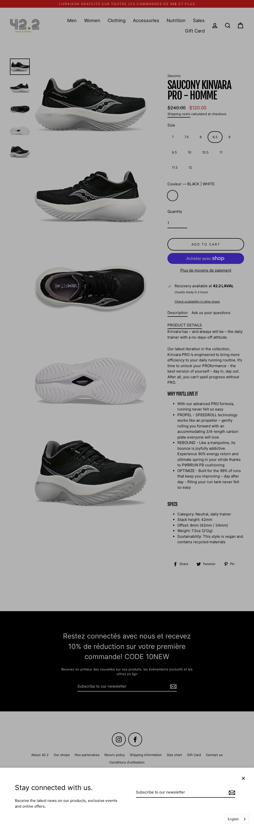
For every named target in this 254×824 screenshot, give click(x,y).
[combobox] (237, 819)
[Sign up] (231, 793)
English (233, 819)
